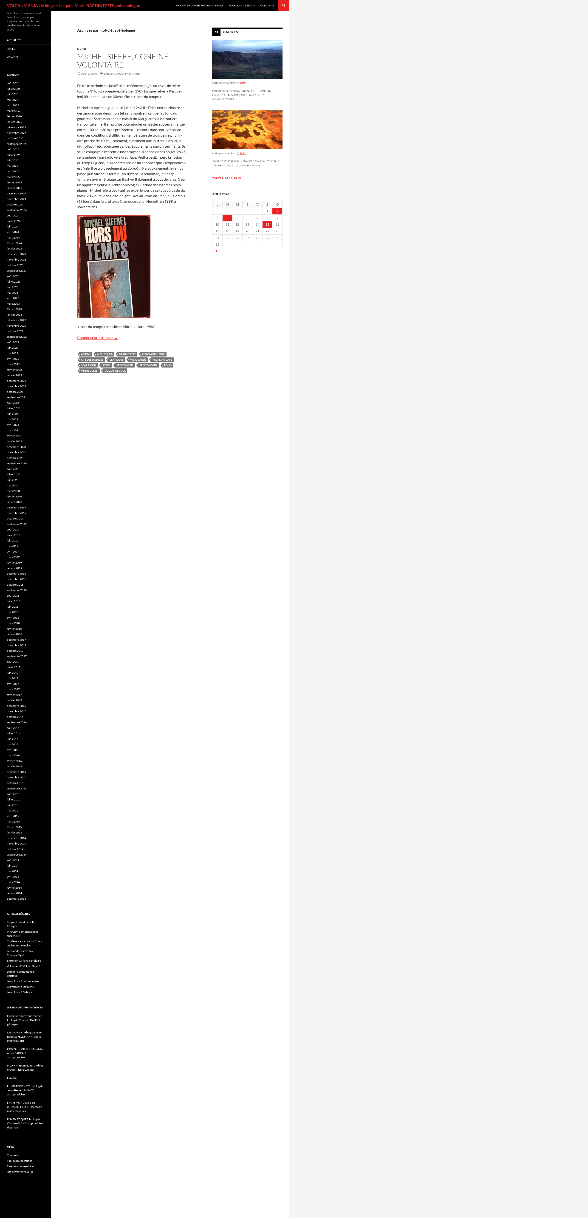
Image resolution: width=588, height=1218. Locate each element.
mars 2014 (13, 882)
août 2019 (13, 529)
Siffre (106, 365)
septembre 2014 (17, 854)
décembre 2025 (16, 127)
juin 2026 (12, 94)
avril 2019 (13, 551)
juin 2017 (12, 672)
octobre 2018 (15, 584)
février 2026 (14, 116)
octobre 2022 (15, 331)
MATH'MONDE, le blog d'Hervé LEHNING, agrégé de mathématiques (24, 1107)
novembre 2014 (16, 843)
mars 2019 (13, 557)
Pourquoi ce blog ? (242, 5)
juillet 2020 (13, 474)
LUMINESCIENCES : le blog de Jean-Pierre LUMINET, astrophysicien (25, 1090)
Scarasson (88, 365)
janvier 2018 (14, 634)
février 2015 (14, 827)
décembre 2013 (16, 898)
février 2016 (14, 761)
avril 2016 (13, 750)
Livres (82, 48)
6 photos (241, 82)
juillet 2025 (13, 155)
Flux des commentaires (20, 1166)
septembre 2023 (17, 270)
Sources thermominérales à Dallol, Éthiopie (245, 161)
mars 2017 (13, 689)
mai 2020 (12, 485)
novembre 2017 (16, 645)
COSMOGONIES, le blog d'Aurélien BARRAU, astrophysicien (25, 1053)
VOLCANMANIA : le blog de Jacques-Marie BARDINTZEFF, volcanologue (73, 5)
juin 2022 (12, 347)
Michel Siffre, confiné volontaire (123, 60)
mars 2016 (13, 755)
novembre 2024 (16, 199)
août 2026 (13, 83)
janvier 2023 (14, 314)
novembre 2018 (16, 579)
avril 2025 (13, 171)
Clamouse (116, 359)
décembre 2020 (16, 447)
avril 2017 (13, 683)
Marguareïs (138, 359)
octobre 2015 (15, 783)
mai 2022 (12, 353)
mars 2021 (13, 430)
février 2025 (14, 182)
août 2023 (13, 276)
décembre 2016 (16, 705)
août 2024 (13, 215)
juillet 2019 (13, 535)
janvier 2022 (14, 375)
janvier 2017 (14, 700)
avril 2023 (13, 298)
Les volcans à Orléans (19, 992)
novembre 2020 (16, 452)
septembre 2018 (17, 590)
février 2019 (14, 562)
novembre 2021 (16, 386)
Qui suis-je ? (267, 5)
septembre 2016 (17, 722)
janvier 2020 (14, 502)
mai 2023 (12, 292)
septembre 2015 (17, 788)
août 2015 (13, 794)
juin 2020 (12, 480)
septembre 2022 (17, 336)
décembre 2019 (16, 507)
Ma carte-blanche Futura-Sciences (199, 5)
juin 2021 (12, 413)
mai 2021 (12, 419)
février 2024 (14, 243)
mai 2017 (12, 678)
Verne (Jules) (89, 370)
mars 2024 (13, 237)
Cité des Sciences (92, 359)
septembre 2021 (17, 397)
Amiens (85, 354)
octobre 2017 (15, 650)
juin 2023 (12, 287)
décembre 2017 (16, 639)
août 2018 (13, 595)
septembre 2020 (17, 463)
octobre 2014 (15, 849)
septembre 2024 (17, 210)
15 (267, 224)
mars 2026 (13, 110)
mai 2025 (12, 166)
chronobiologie (153, 354)
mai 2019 (12, 546)
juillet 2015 (13, 799)
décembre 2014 (16, 838)
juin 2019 (12, 540)
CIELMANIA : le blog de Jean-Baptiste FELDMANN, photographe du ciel (24, 1036)
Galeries (230, 32)
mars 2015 (13, 821)
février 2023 (14, 309)
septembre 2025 (17, 144)
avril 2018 (13, 617)
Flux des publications (19, 1160)
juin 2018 (12, 606)
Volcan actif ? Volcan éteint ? (23, 966)
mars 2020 (13, 491)
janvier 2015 (14, 832)
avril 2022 (13, 358)
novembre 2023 (16, 259)
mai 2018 (12, 612)
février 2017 (14, 694)
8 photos (241, 153)
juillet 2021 (13, 408)
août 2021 (13, 402)
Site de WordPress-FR (20, 1171)
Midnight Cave (162, 359)
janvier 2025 (14, 188)
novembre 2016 (16, 711)
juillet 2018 (13, 601)
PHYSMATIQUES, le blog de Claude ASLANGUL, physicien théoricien (25, 1123)
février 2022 (14, 369)
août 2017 (13, 661)
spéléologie (125, 365)
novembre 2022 (16, 325)
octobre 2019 (15, 518)
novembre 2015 (16, 777)
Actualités (14, 40)
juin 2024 (12, 226)
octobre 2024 (15, 204)
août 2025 (13, 149)
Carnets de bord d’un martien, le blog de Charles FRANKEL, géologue (25, 1020)
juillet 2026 (13, 88)
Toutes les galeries (228, 178)
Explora (12, 1078)
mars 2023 (13, 303)
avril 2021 (13, 425)
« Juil (216, 251)
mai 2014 (12, 871)
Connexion (13, 1155)
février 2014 (14, 887)
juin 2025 (12, 160)
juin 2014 (12, 865)
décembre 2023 (16, 254)
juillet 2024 (13, 221)
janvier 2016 (14, 766)
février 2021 (14, 436)
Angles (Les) (105, 354)
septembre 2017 (17, 656)
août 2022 (13, 342)
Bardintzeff (127, 354)
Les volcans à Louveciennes (23, 981)
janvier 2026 (14, 121)
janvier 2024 (14, 248)
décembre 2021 (16, 380)
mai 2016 (12, 744)
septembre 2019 (17, 524)
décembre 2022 (16, 320)
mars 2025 (13, 177)
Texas (168, 365)
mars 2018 (13, 623)
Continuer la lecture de (97, 337)
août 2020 (13, 469)
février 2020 (14, 496)
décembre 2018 (16, 573)
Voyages (12, 57)
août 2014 (13, 860)
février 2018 (14, 628)
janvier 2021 (14, 441)
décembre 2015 (16, 772)
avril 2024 (13, 232)
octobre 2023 (15, 265)
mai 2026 (12, 99)
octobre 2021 (15, 391)
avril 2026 (13, 105)
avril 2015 (13, 816)
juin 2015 (12, 805)
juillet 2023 (13, 281)
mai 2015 (12, 810)
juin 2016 (12, 739)
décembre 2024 (16, 193)
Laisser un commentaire (122, 73)
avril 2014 (13, 876)
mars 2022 (13, 364)
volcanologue (115, 370)
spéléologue (148, 365)
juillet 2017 (13, 667)
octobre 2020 (15, 458)
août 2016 (13, 728)
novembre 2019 (16, 513)
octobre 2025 (15, 138)
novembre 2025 (16, 133)
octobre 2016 (15, 716)
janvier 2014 (14, 893)
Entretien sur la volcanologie (24, 960)
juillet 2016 (13, 733)
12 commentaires (247, 165)
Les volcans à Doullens (20, 986)
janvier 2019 (14, 568)
